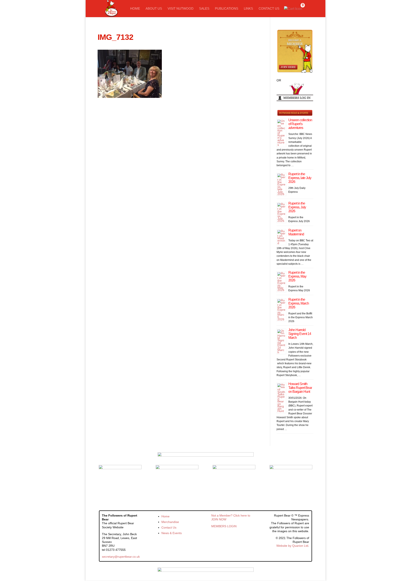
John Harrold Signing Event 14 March (299, 333)
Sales (204, 8)
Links (248, 8)
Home (135, 8)
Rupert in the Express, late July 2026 (299, 178)
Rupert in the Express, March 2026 (298, 303)
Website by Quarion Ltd (292, 545)
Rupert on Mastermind (296, 232)
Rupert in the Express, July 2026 (297, 207)
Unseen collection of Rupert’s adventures (300, 124)
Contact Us (269, 8)
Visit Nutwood (181, 8)
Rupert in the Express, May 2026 (297, 276)
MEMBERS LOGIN (224, 526)
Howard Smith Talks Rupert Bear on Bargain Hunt (300, 387)
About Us (154, 8)
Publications (226, 8)
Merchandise (170, 522)
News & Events (171, 533)
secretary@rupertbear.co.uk (121, 556)
